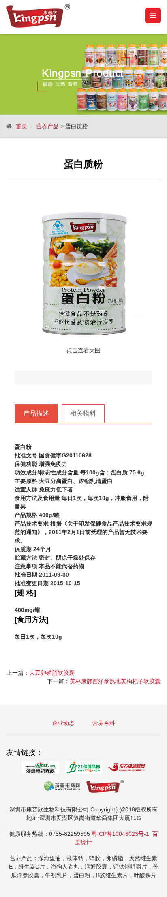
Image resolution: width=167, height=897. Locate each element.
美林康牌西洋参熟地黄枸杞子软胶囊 (115, 681)
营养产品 (47, 126)
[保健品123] (126, 768)
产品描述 (36, 413)
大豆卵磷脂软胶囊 (52, 673)
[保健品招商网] (40, 768)
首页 (21, 126)
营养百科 (103, 723)
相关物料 (83, 413)
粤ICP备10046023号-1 (120, 833)
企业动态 (63, 723)
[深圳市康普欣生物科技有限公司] (105, 787)
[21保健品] (83, 768)
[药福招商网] (62, 787)
